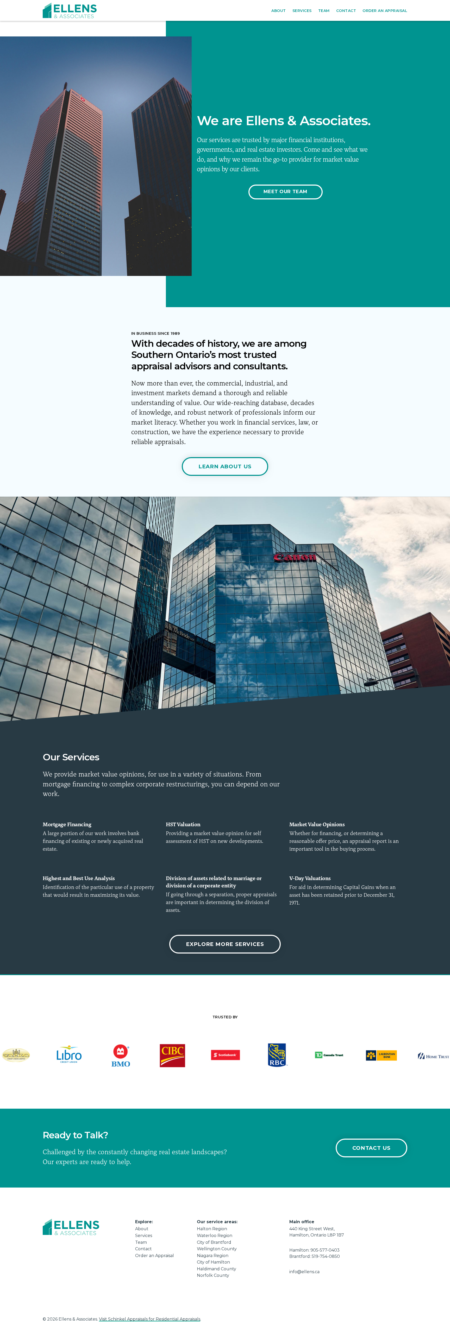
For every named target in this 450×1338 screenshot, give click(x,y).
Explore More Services (225, 944)
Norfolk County (213, 1275)
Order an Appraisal (384, 11)
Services (302, 11)
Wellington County (217, 1248)
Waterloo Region (214, 1235)
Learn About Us (225, 466)
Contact (346, 11)
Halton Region (212, 1228)
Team (324, 11)
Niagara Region (212, 1255)
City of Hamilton (213, 1262)
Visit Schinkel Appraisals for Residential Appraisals (149, 1319)
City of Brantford (214, 1242)
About (278, 11)
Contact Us (371, 1148)
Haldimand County (216, 1268)
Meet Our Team (286, 191)
